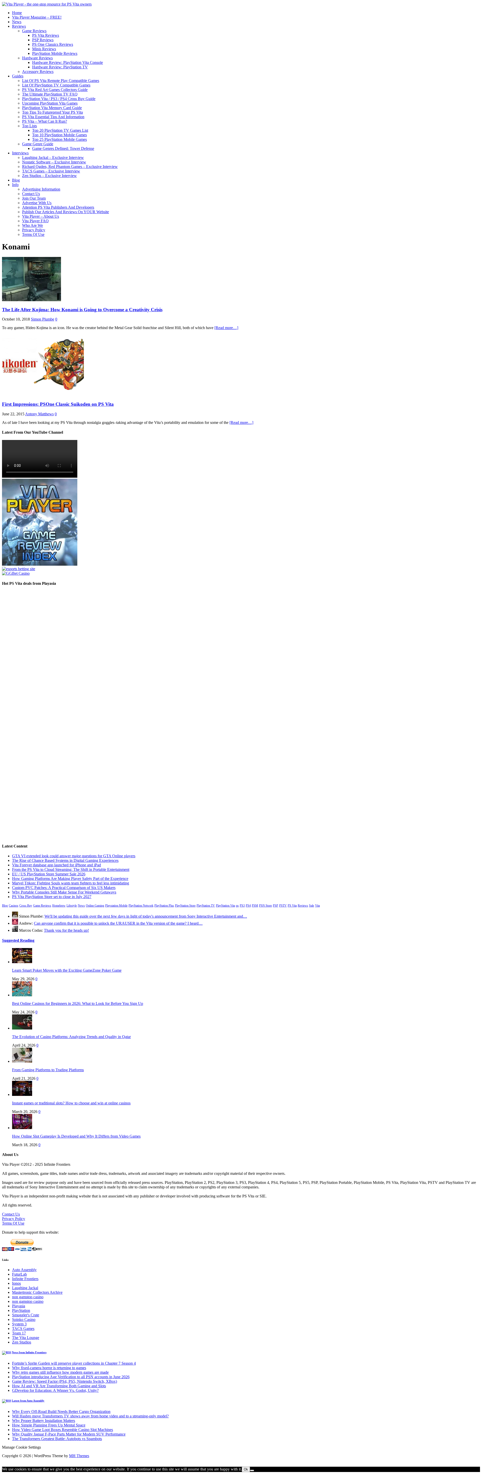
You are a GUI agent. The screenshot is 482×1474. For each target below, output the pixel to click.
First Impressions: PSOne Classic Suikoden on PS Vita (58, 404)
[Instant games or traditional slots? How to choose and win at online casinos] (22, 1094)
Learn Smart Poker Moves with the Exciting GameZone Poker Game (67, 970)
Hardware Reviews (37, 58)
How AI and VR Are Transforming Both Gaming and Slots (59, 1386)
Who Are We (32, 225)
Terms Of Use (33, 234)
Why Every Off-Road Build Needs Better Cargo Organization (61, 1411)
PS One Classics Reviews (52, 44)
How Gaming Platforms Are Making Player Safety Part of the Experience (70, 878)
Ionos (16, 1283)
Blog (16, 180)
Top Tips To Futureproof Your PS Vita (52, 112)
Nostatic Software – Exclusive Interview (54, 162)
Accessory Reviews (37, 71)
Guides (17, 76)
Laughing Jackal (25, 1288)
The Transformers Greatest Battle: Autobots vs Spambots (57, 1439)
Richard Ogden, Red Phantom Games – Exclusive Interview (70, 166)
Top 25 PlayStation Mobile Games (59, 139)
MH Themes (79, 1456)
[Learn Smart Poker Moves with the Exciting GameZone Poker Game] (22, 962)
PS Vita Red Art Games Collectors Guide (55, 89)
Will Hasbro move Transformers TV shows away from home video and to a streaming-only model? (90, 1416)
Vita (317, 905)
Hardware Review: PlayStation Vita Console (67, 62)
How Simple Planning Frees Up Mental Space (48, 1425)
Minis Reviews (44, 49)
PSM (255, 905)
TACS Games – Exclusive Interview (51, 171)
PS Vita (292, 905)
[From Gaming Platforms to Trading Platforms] (22, 1061)
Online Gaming (95, 905)
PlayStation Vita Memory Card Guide (52, 108)
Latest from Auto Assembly (28, 1400)
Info (15, 185)
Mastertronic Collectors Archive (37, 1292)
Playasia (18, 1306)
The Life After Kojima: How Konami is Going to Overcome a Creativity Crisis (82, 309)
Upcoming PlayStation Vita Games (50, 103)
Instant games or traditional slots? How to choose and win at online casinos (71, 1103)
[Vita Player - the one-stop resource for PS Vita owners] (47, 4)
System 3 (19, 1324)
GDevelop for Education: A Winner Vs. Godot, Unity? (55, 1390)
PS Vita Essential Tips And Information (53, 117)
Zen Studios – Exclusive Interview (49, 175)
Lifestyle (72, 905)
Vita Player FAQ (35, 221)
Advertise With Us (36, 203)
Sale (311, 905)
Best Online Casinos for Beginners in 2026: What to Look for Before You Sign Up (77, 1003)
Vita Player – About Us (40, 216)
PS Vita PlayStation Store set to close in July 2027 (51, 897)
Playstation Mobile (116, 905)
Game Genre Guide (37, 144)
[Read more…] (226, 328)
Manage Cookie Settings (21, 1447)
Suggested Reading (18, 940)
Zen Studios (21, 1342)
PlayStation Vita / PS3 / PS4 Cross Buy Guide (58, 99)
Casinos (13, 905)
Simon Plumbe (42, 319)
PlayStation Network (141, 905)
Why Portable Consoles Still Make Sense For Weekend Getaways (64, 892)
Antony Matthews (39, 414)
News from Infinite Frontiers (29, 1352)
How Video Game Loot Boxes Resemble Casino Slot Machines (62, 1429)
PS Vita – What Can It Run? (44, 121)
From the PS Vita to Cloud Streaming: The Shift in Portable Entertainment (70, 869)
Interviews (20, 153)
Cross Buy (25, 905)
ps (237, 905)
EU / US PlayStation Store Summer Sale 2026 (48, 874)
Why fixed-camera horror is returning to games (49, 1368)
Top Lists (29, 126)
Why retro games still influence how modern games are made (60, 1372)
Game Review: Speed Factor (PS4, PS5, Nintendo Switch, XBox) (64, 1381)
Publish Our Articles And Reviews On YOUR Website (65, 212)
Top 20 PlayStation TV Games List (60, 130)
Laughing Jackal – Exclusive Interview (53, 157)
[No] (252, 1470)
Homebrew (59, 905)
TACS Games (23, 1328)
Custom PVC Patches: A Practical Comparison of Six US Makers (63, 887)
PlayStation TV (206, 905)
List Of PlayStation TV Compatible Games (56, 85)
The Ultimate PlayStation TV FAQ (50, 94)
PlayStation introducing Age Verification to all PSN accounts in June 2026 (71, 1377)
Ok (246, 1469)
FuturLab (19, 1274)
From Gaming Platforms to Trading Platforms (48, 1070)
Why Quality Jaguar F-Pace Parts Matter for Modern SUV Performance (69, 1434)
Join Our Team (34, 198)
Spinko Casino (23, 1319)
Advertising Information (41, 189)
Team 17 (19, 1333)
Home (17, 13)
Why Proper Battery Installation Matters (43, 1420)
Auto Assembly (24, 1270)
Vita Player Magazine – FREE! (37, 17)
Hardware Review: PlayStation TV (60, 67)
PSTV (283, 905)
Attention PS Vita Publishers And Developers (58, 207)
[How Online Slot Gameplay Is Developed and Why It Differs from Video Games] (22, 1128)
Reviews (19, 26)
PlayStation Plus (164, 905)
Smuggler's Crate (25, 1315)
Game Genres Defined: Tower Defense (63, 148)
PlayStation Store (185, 905)
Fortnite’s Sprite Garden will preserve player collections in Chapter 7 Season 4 (74, 1363)
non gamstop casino (27, 1297)
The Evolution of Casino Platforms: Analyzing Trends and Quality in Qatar (71, 1037)
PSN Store (265, 905)
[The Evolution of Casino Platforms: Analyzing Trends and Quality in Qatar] (22, 1028)
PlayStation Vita (225, 905)
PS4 (248, 905)
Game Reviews (34, 31)
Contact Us (31, 194)
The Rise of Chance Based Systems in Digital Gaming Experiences (65, 860)
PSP (275, 905)
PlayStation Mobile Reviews (54, 53)
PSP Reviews (42, 40)
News (16, 22)
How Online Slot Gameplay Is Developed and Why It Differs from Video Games (76, 1136)
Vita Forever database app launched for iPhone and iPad (56, 865)
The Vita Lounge (25, 1337)
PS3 (242, 905)
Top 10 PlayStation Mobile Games (59, 135)
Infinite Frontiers (25, 1279)
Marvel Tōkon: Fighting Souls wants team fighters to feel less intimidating (70, 883)
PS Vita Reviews (45, 35)
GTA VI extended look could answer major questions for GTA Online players (73, 856)
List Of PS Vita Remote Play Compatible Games (60, 80)
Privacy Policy (33, 230)
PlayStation (21, 1310)
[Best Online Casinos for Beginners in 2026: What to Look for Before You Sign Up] (22, 995)
